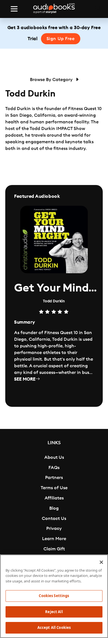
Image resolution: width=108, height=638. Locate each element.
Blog (54, 508)
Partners (54, 477)
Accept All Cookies (54, 627)
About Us (54, 457)
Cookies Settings (54, 595)
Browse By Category (52, 79)
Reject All (54, 611)
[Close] (101, 562)
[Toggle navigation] (14, 9)
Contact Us (54, 518)
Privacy (54, 528)
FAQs (54, 467)
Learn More (54, 539)
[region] (54, 596)
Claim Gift (54, 549)
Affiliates (54, 498)
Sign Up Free (61, 39)
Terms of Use (54, 488)
